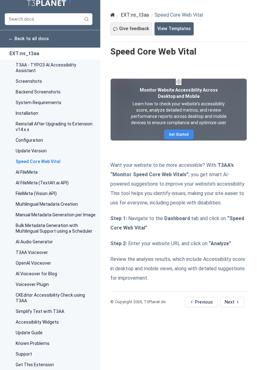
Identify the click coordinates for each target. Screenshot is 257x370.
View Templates (174, 28)
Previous (203, 302)
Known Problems (33, 343)
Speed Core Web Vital (38, 161)
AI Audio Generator (34, 241)
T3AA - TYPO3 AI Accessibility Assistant (46, 67)
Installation (27, 113)
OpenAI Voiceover (33, 263)
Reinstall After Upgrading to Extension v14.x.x (54, 126)
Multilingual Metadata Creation (47, 204)
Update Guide (29, 332)
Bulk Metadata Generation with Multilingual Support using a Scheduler (54, 228)
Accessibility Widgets (37, 322)
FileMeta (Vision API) (36, 193)
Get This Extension (35, 364)
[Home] (112, 15)
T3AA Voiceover (32, 252)
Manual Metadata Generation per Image (56, 214)
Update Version (31, 150)
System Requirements (38, 102)
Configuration (29, 140)
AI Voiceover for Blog (36, 273)
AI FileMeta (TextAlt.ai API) (42, 182)
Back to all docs (28, 38)
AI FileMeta (27, 172)
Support (24, 354)
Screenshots (29, 81)
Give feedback (134, 28)
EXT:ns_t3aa (24, 53)
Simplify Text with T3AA (40, 311)
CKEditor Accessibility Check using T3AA (50, 298)
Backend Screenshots (38, 91)
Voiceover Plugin (32, 284)
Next (230, 302)
